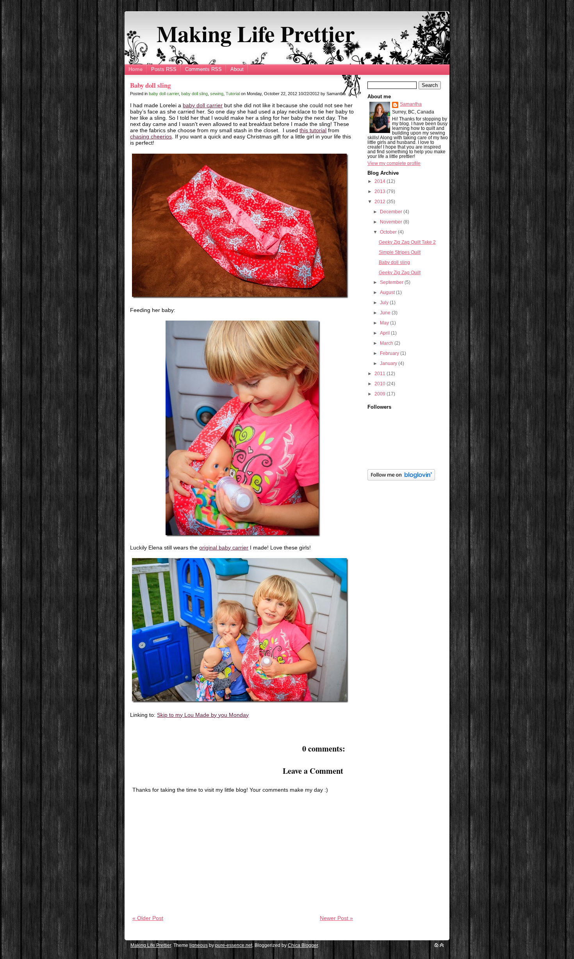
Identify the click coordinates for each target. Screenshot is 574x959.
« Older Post (147, 918)
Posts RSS (163, 69)
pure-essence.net (233, 945)
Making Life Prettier (256, 33)
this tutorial (312, 130)
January (389, 363)
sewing (216, 93)
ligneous (198, 945)
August (388, 292)
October (389, 232)
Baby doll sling (150, 85)
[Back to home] (436, 945)
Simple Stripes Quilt (400, 252)
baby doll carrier (164, 93)
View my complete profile (394, 163)
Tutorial (233, 93)
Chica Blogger (303, 945)
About (237, 69)
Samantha (411, 104)
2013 (380, 191)
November (391, 222)
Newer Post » (336, 918)
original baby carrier (223, 547)
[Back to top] (442, 945)
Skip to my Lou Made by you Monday (203, 715)
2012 (380, 201)
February (390, 353)
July (385, 302)
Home (135, 69)
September (392, 282)
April (385, 333)
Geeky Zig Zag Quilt (400, 272)
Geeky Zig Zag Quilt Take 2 (407, 242)
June (386, 312)
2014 (380, 181)
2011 (380, 373)
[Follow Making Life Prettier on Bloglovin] (401, 479)
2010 (380, 383)
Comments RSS (203, 69)
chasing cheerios (151, 136)
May (385, 323)
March (387, 343)
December (391, 211)
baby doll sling (194, 93)
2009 (380, 394)
